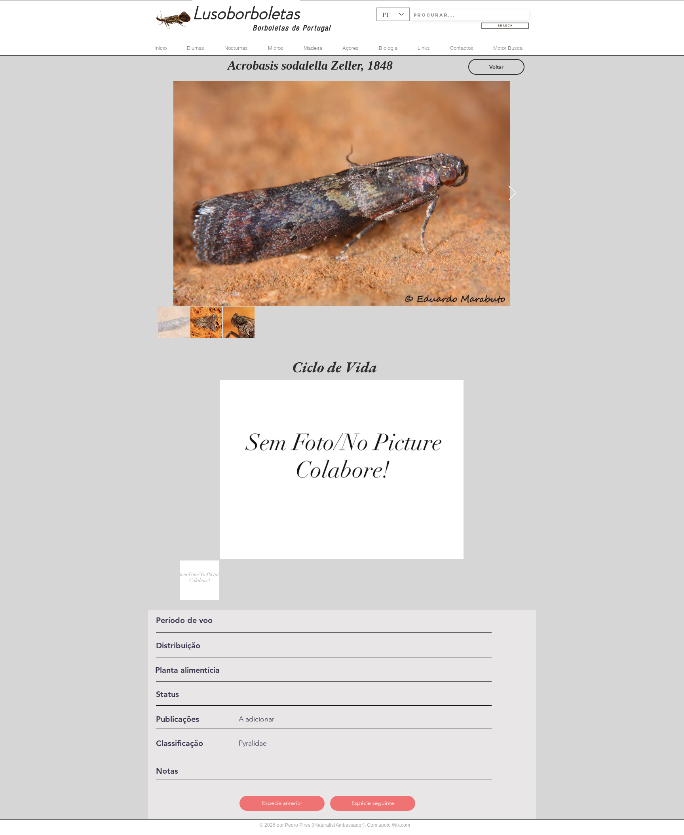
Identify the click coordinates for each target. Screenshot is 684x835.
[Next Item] (512, 193)
